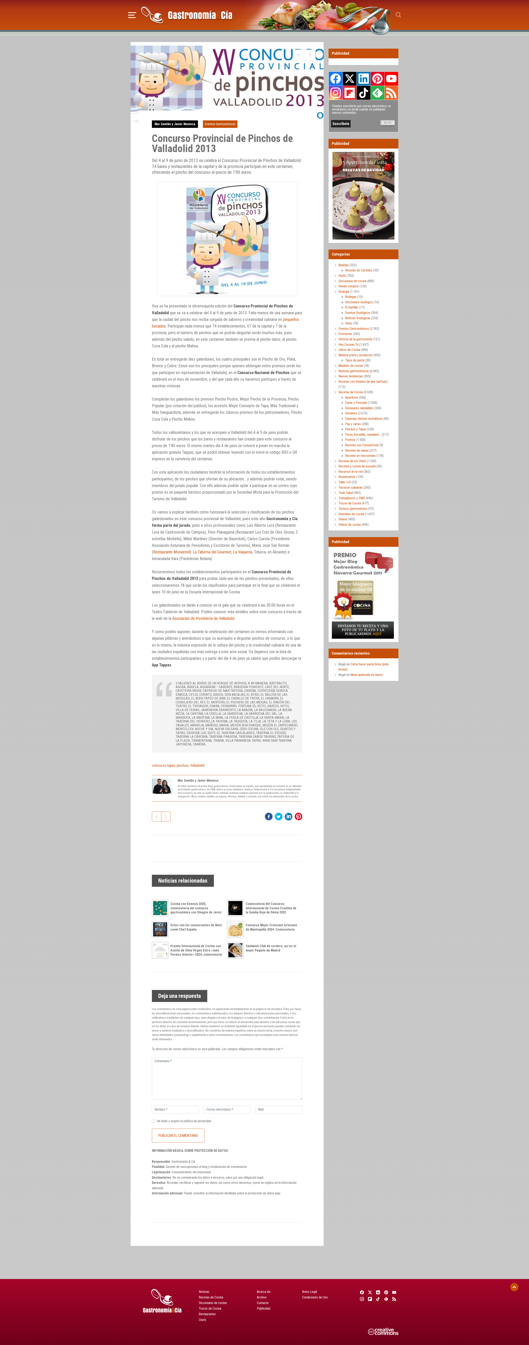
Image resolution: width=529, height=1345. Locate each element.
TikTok (363, 93)
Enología (343, 292)
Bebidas (343, 265)
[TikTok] (378, 1299)
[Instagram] (362, 1299)
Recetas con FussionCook (362, 445)
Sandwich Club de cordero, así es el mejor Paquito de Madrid (271, 948)
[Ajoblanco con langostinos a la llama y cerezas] (298, 55)
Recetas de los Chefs (352, 461)
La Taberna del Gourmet (212, 552)
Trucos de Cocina (349, 503)
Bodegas (350, 297)
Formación (345, 334)
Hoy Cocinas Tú (348, 345)
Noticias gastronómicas (353, 371)
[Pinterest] (386, 1292)
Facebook (336, 79)
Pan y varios (353, 424)
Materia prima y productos (355, 355)
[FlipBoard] (370, 1299)
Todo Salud (345, 493)
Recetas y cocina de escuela (357, 466)
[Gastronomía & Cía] (186, 15)
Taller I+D (344, 482)
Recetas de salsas (357, 450)
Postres (350, 440)
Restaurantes (346, 477)
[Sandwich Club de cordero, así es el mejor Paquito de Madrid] (236, 950)
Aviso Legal (309, 1292)
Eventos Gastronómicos (220, 124)
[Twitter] (370, 1292)
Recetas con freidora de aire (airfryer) (363, 382)
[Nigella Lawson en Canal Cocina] (310, 55)
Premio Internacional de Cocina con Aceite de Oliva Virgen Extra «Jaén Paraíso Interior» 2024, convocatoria (196, 950)
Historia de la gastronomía (355, 339)
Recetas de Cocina (350, 392)
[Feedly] (386, 1299)
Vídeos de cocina (349, 525)
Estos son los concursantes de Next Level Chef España (196, 927)
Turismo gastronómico (352, 509)
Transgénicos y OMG (351, 498)
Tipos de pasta (354, 360)
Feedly (377, 93)
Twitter (349, 78)
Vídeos (342, 519)
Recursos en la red (350, 472)
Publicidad (263, 1308)
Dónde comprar (348, 286)
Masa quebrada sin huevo (366, 675)
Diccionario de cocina (352, 281)
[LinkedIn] (378, 1292)
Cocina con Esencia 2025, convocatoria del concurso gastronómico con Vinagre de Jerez (196, 908)
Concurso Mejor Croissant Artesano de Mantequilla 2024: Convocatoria (271, 927)
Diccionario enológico (359, 302)
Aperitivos (351, 398)
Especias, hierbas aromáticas (363, 419)
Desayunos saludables (359, 408)
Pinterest (377, 78)
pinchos (183, 765)
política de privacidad (197, 1121)
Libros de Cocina (349, 350)
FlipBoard (349, 93)
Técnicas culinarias (350, 488)
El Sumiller (352, 307)
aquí (277, 1193)
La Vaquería (242, 552)
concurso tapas (163, 765)
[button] (132, 14)
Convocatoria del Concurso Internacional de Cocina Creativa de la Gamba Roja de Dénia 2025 (271, 908)
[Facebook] (362, 1292)
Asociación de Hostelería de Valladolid (203, 618)
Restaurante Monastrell (172, 552)
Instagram (336, 93)
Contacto (263, 1303)
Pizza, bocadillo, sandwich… (363, 435)
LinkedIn (363, 78)
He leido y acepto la (184, 1121)
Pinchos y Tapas (355, 429)
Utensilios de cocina (351, 514)
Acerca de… (264, 1292)
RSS (391, 93)
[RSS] (394, 1299)
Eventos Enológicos (357, 313)
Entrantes (351, 413)
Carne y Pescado (356, 403)
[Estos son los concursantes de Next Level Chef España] (161, 929)
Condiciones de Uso (315, 1297)
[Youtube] (394, 1292)
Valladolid (197, 765)
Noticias (204, 1292)
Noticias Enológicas (357, 318)
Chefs (342, 276)
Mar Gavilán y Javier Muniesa (175, 124)
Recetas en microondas (360, 456)
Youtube (391, 78)
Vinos (348, 323)
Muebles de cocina (350, 366)
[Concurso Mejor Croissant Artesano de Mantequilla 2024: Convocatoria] (236, 929)
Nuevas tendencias (350, 376)
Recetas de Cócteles (358, 270)
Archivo (262, 1297)
